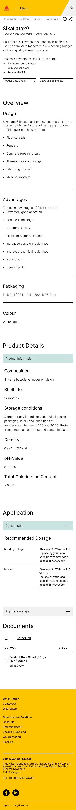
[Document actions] (62, 661)
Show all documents (51, 80)
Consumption (14, 525)
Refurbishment (32, 19)
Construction (11, 19)
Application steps (17, 611)
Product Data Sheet (14, 80)
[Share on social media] (70, 19)
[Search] (71, 8)
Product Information (19, 358)
